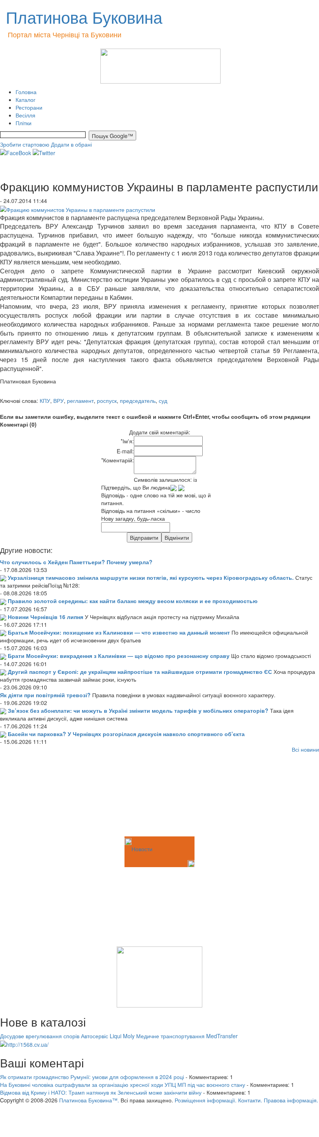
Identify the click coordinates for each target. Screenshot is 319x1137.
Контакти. (250, 1100)
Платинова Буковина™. (89, 1100)
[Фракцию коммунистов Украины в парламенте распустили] (77, 208)
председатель (138, 400)
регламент (80, 400)
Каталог (25, 99)
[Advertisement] (39, 796)
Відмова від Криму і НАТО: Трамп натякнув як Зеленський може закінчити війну (101, 1092)
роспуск (107, 400)
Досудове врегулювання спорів (39, 1036)
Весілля (25, 115)
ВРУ (58, 400)
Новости (141, 849)
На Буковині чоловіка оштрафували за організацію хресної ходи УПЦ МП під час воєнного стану (122, 1084)
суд (163, 400)
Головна (26, 92)
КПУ (45, 400)
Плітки (24, 123)
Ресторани (29, 107)
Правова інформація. (291, 1100)
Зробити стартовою (24, 144)
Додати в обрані (71, 144)
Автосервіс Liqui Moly (108, 1036)
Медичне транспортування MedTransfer (187, 1036)
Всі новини (305, 749)
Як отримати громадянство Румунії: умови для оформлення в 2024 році (92, 1077)
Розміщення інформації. (206, 1100)
